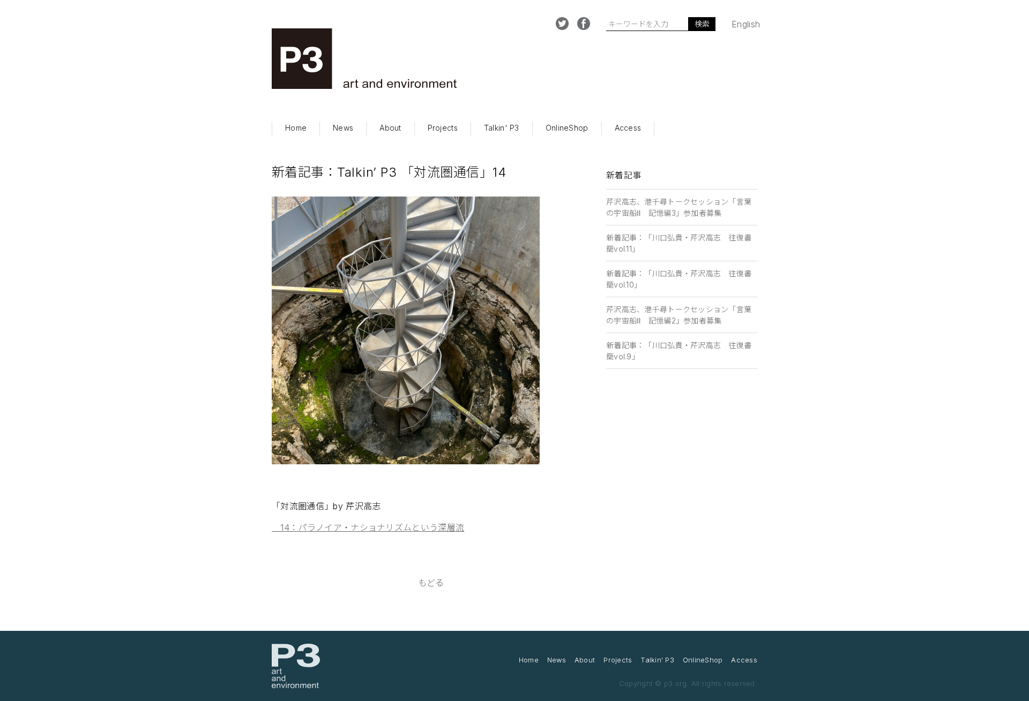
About (390, 127)
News (343, 127)
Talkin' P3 (501, 127)
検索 (702, 23)
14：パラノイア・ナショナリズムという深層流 (368, 527)
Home (296, 127)
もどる (431, 582)
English (746, 24)
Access (628, 127)
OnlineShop (567, 127)
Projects (443, 127)
